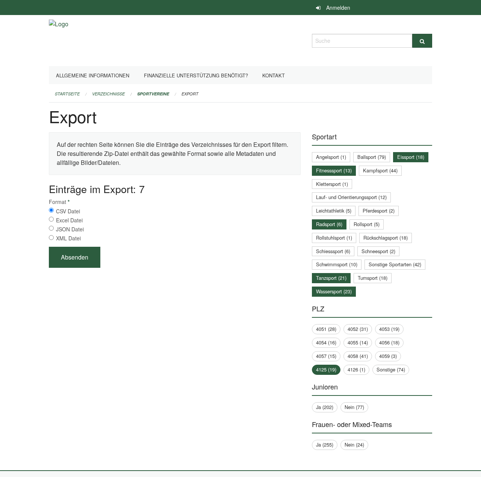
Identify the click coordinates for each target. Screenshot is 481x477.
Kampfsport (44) (380, 170)
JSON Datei (70, 229)
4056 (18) (389, 342)
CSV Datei (68, 211)
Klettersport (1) (332, 183)
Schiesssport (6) (333, 251)
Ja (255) (324, 444)
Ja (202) (324, 407)
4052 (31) (358, 328)
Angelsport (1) (331, 156)
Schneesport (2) (378, 251)
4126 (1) (356, 369)
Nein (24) (354, 444)
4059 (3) (388, 355)
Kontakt (273, 75)
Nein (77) (354, 407)
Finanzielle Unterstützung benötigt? (196, 75)
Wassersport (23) (334, 291)
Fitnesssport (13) (334, 170)
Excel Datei (69, 220)
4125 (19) (326, 369)
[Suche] (422, 41)
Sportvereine (153, 94)
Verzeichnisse (108, 94)
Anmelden (338, 7)
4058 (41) (358, 355)
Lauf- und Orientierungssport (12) (351, 197)
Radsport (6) (329, 224)
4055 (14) (358, 342)
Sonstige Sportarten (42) (395, 264)
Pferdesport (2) (379, 210)
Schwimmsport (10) (336, 264)
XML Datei (68, 238)
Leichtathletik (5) (333, 210)
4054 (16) (326, 342)
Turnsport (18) (372, 277)
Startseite (67, 94)
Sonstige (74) (391, 369)
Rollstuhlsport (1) (334, 237)
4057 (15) (326, 355)
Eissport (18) (410, 156)
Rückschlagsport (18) (385, 237)
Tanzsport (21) (331, 277)
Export (190, 94)
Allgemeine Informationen (92, 75)
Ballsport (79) (371, 156)
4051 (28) (326, 328)
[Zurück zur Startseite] (58, 39)
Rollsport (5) (367, 224)
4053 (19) (389, 328)
